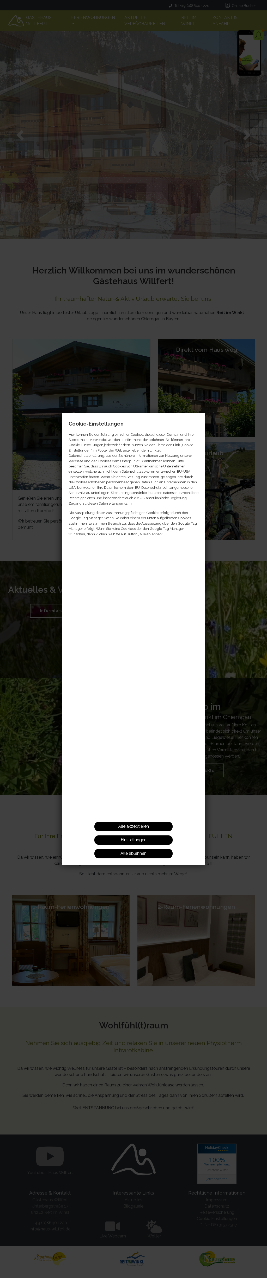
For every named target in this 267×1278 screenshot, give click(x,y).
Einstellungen (134, 839)
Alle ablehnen (133, 853)
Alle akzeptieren (133, 826)
